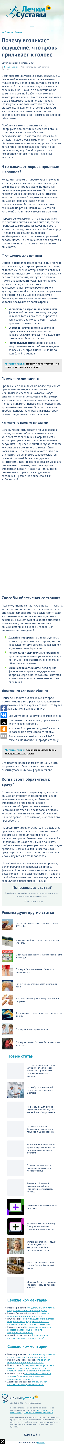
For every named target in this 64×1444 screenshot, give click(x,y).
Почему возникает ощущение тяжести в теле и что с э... (38, 924)
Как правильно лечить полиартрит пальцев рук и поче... (39, 1014)
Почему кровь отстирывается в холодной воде (36, 985)
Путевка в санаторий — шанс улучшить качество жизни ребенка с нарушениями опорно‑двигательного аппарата (41, 1071)
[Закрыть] (2, 1441)
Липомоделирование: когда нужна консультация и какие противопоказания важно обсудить (41, 1148)
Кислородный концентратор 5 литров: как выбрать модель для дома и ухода (41, 1226)
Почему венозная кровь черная (32, 1029)
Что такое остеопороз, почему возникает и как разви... (37, 1000)
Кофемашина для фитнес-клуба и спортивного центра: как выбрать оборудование (41, 1109)
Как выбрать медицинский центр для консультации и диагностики (40, 1090)
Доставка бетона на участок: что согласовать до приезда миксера (41, 1285)
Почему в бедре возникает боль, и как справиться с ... (35, 970)
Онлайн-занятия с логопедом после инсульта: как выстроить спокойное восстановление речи (41, 1246)
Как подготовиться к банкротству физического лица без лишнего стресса (40, 1129)
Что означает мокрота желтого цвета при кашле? (28, 1314)
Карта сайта (32, 1434)
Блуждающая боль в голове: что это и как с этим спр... (37, 941)
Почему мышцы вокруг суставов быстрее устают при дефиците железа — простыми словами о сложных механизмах (30, 1321)
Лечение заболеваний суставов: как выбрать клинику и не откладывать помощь (40, 1187)
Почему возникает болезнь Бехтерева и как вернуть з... (38, 1044)
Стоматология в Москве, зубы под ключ (42, 1207)
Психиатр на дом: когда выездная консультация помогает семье (39, 1168)
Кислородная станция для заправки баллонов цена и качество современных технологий (29, 1330)
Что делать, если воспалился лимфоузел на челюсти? (27, 1336)
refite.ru (41, 1442)
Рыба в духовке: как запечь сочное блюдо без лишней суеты (41, 1265)
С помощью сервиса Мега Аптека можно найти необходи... (39, 956)
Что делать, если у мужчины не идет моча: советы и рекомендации (31, 1309)
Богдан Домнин (11, 67)
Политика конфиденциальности (38, 1412)
